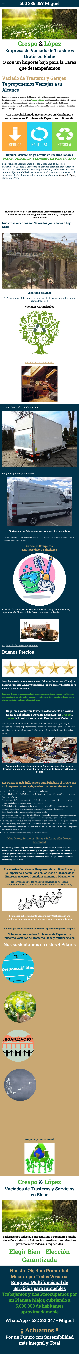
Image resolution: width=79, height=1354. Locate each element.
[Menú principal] (3, 3)
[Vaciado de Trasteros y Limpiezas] (39, 24)
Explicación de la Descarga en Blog (20, 645)
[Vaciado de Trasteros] (39, 384)
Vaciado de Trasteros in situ (39, 362)
